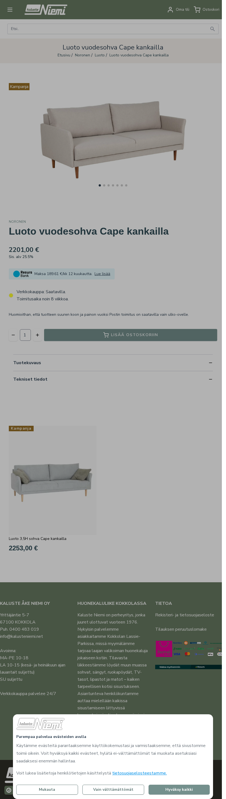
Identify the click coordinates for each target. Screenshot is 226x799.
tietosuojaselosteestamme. (139, 773)
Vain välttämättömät (113, 789)
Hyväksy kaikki (179, 789)
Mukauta (47, 789)
